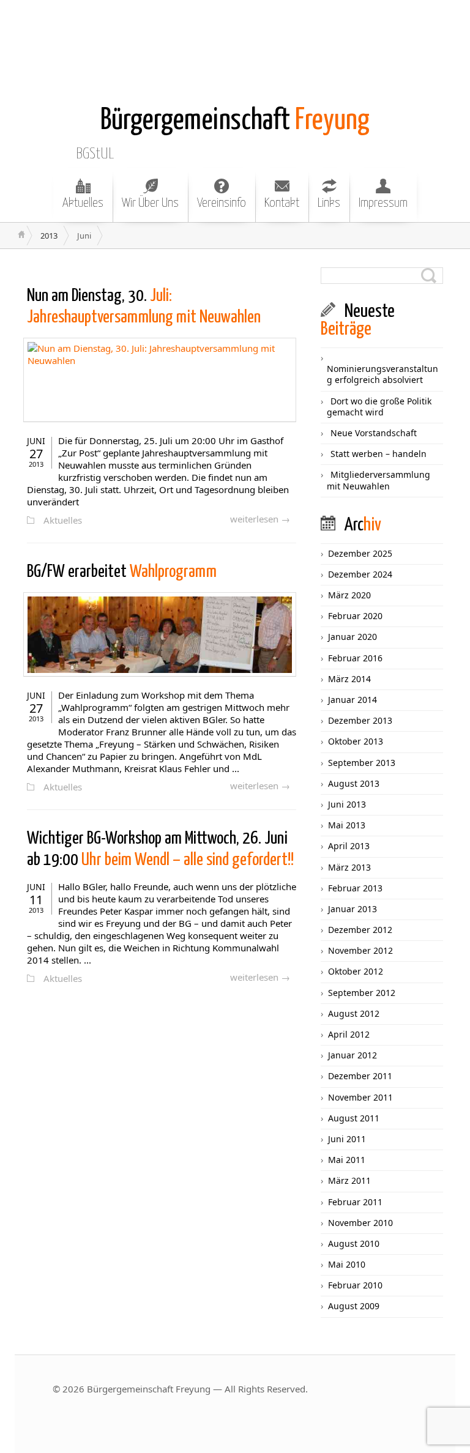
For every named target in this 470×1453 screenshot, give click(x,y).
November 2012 (360, 950)
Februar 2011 (355, 1202)
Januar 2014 (352, 699)
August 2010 (353, 1243)
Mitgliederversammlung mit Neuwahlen (378, 480)
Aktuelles (82, 203)
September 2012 (361, 992)
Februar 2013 (355, 888)
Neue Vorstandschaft (373, 433)
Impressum (383, 203)
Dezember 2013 (360, 720)
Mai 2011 (346, 1159)
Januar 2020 (352, 636)
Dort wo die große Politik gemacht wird (379, 406)
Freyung (235, 120)
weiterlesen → (260, 519)
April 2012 (349, 1034)
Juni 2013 (347, 804)
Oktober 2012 (355, 971)
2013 (49, 235)
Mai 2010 (346, 1264)
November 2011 (360, 1097)
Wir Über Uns (150, 203)
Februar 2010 (355, 1285)
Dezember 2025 (360, 553)
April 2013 (349, 846)
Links (329, 203)
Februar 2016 (355, 658)
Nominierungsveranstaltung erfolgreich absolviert (382, 374)
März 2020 (349, 595)
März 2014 (349, 679)
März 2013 (349, 867)
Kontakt (281, 203)
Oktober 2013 (355, 741)
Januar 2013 (352, 909)
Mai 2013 (346, 825)
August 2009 (353, 1306)
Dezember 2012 (360, 929)
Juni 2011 (347, 1139)
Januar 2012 (352, 1055)
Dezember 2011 (360, 1076)
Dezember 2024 (360, 574)
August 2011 (353, 1118)
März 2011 (349, 1180)
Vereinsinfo (221, 203)
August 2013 (353, 783)
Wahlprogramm (122, 572)
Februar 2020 (355, 616)
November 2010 (360, 1222)
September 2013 (361, 762)
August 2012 (353, 1013)
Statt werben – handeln (378, 453)
